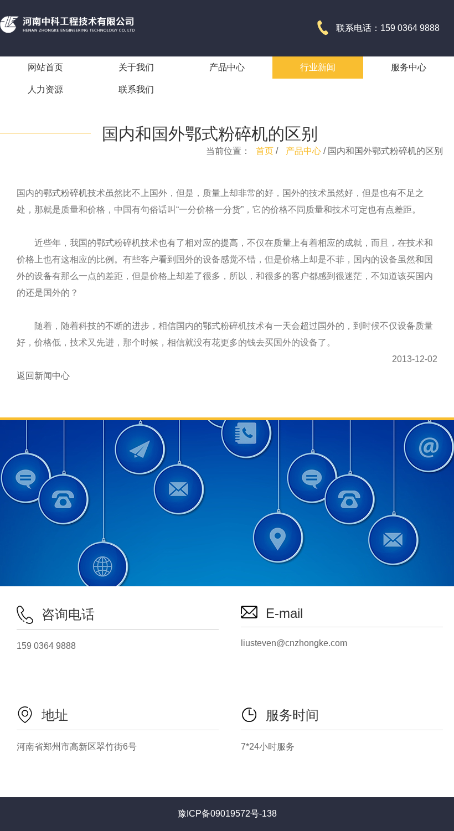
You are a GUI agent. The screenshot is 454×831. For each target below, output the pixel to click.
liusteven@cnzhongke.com (294, 643)
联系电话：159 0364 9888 (388, 28)
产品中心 (303, 151)
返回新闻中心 (43, 375)
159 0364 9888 (46, 646)
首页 (265, 151)
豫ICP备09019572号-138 (227, 813)
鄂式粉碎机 (65, 193)
